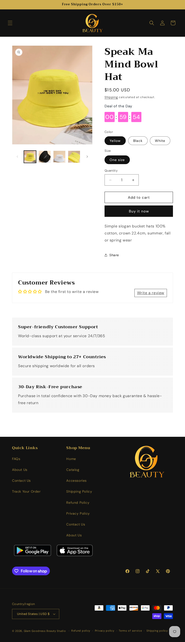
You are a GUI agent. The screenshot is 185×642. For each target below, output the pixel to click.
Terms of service (130, 630)
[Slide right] (87, 156)
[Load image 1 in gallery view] (30, 157)
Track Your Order (26, 491)
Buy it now (139, 211)
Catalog (72, 469)
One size (117, 160)
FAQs (16, 459)
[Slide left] (17, 156)
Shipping (111, 97)
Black (138, 141)
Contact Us (21, 480)
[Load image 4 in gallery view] (74, 157)
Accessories (76, 480)
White (160, 141)
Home (71, 459)
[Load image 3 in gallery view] (59, 157)
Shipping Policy (79, 491)
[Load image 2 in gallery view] (45, 157)
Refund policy (80, 630)
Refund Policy (77, 502)
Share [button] (114, 255)
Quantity (111, 170)
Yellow (115, 141)
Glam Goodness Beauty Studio (45, 631)
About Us (19, 469)
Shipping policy (157, 630)
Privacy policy (104, 630)
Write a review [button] (150, 292)
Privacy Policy (78, 513)
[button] (10, 23)
